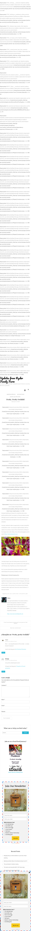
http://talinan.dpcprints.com (11, 534)
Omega (7, 659)
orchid (20, 593)
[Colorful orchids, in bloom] (15, 546)
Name (3, 699)
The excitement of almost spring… (11, 864)
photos (23, 593)
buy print (7, 593)
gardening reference (11, 394)
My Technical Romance (20, 649)
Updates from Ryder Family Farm (11, 380)
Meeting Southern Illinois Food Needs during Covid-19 (15, 861)
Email (3, 705)
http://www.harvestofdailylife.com (15, 614)
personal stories (20, 394)
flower (17, 593)
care (11, 593)
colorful (13, 593)
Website (3, 711)
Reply (3, 652)
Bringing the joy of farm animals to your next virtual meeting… (15, 857)
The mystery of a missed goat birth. (12, 870)
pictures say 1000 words (15, 396)
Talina (8, 598)
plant (27, 593)
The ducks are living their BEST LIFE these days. (14, 867)
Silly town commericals (15, 628)
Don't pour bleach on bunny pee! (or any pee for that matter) (15, 623)
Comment (4, 685)
